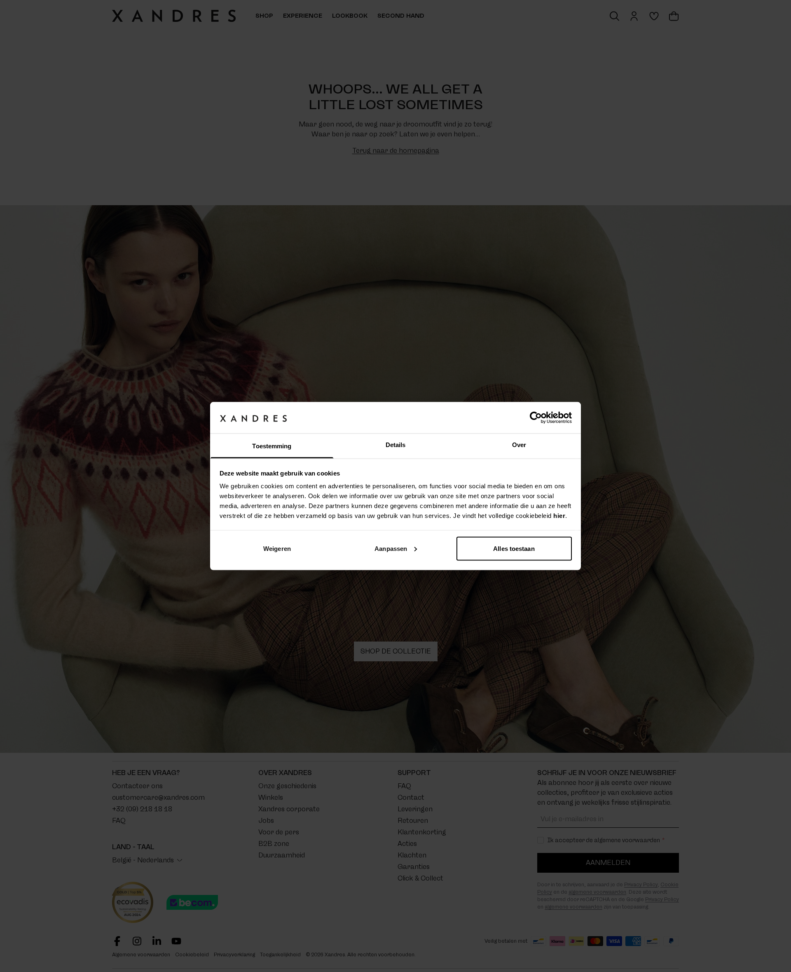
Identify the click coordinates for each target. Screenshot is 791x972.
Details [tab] (396, 444)
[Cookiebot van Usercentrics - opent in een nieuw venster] (536, 417)
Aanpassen (390, 548)
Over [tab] (519, 444)
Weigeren (277, 548)
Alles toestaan (513, 548)
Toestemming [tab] (271, 446)
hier (559, 515)
